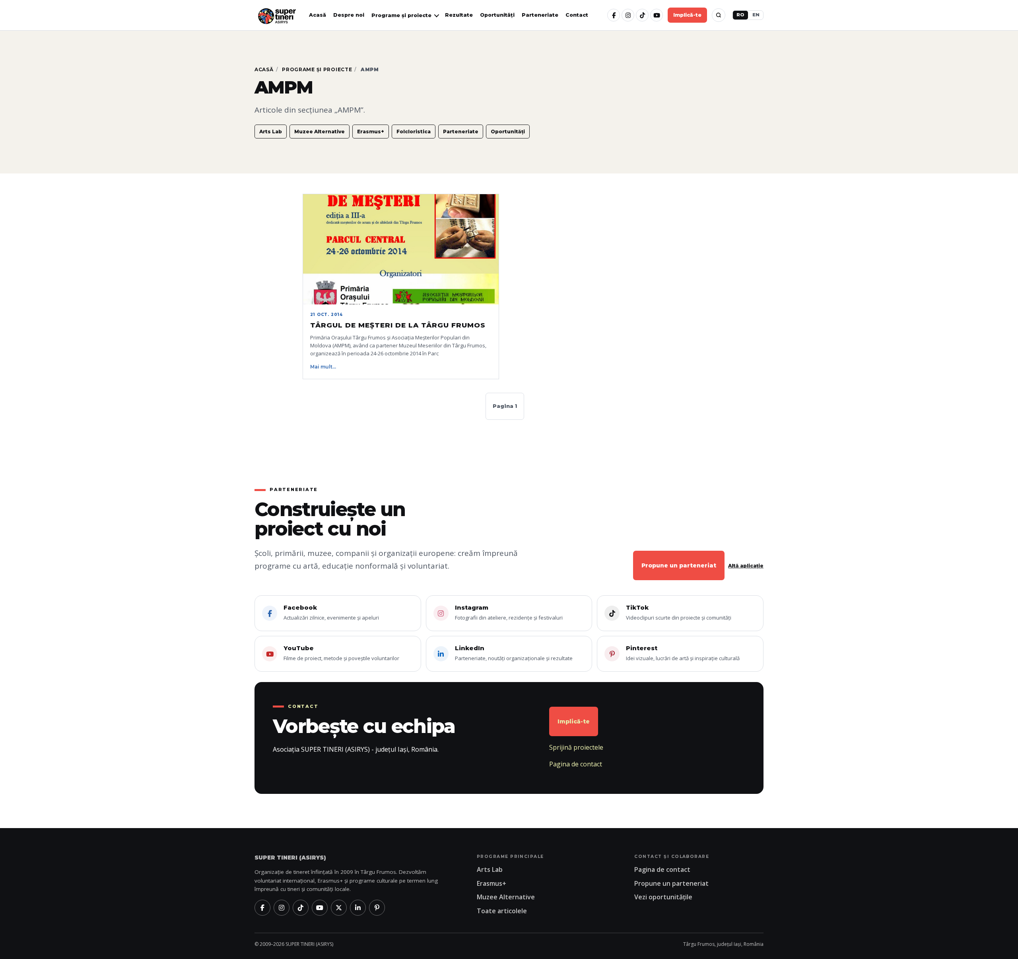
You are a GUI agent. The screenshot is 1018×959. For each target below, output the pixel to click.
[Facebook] (613, 15)
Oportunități (497, 15)
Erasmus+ (370, 131)
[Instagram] (628, 15)
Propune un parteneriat (678, 565)
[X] (339, 908)
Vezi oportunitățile (663, 897)
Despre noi (348, 15)
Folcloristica (413, 131)
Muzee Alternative (319, 131)
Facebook (331, 612)
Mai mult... (323, 367)
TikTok (678, 612)
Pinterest (683, 653)
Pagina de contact (575, 764)
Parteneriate (540, 15)
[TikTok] (642, 15)
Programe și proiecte (317, 69)
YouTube (341, 653)
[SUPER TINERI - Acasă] (276, 15)
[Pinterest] (377, 908)
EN (756, 15)
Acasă (317, 15)
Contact (576, 15)
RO (740, 15)
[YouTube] (656, 15)
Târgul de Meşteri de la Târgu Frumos (398, 325)
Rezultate (459, 15)
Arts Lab (270, 131)
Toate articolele (502, 910)
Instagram (509, 612)
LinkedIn (514, 653)
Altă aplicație (746, 566)
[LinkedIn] (358, 908)
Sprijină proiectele (576, 747)
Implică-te (687, 15)
